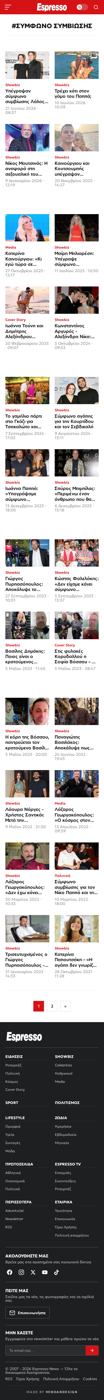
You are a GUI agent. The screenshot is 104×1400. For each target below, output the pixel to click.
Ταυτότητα (63, 1210)
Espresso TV (68, 1164)
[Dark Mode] (82, 7)
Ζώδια (61, 1117)
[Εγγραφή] (92, 1350)
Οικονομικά (15, 1181)
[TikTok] (56, 1272)
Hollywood (63, 1073)
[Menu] (8, 7)
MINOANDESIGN (62, 1392)
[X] (33, 1272)
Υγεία (9, 1134)
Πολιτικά (12, 1189)
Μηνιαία (62, 1143)
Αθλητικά (13, 1173)
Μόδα (10, 1151)
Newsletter (14, 1219)
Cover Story (15, 1089)
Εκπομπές (63, 1173)
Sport (11, 1102)
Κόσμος (11, 1081)
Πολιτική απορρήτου (72, 1235)
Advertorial (14, 1210)
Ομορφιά (13, 1126)
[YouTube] (45, 1272)
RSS (8, 1227)
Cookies (90, 1379)
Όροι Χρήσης (66, 1227)
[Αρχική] (24, 1037)
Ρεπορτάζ (13, 1065)
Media (60, 1081)
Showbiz (64, 1056)
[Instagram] (21, 1272)
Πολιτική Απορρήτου (61, 1379)
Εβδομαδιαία (66, 1134)
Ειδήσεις (14, 1056)
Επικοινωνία (65, 1219)
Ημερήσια (63, 1126)
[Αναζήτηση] (96, 7)
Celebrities (63, 1065)
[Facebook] (9, 1272)
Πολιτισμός (67, 1102)
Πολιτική (12, 1073)
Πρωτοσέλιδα (19, 1164)
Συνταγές (12, 1143)
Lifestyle (15, 1117)
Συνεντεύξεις (65, 1181)
